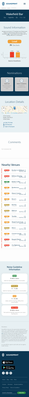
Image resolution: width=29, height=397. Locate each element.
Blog (8, 379)
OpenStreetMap (14, 113)
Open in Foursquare (9, 126)
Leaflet (7, 113)
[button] (14, 108)
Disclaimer (10, 384)
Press (15, 379)
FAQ (11, 379)
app (9, 34)
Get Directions (8, 124)
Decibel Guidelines (18, 384)
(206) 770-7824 (9, 122)
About (3, 379)
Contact (4, 384)
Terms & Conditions (15, 387)
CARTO (25, 113)
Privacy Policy (5, 387)
